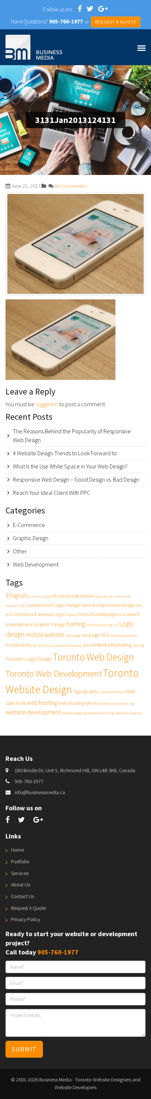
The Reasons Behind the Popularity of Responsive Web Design (72, 435)
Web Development (35, 564)
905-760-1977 (29, 781)
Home (17, 849)
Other (20, 551)
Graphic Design (30, 538)
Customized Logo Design (53, 605)
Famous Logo (50, 614)
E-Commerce (29, 524)
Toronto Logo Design (28, 658)
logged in (47, 404)
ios (116, 625)
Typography (86, 691)
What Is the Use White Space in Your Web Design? (70, 466)
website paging (74, 713)
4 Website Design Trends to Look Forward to (65, 453)
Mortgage (73, 635)
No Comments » (71, 186)
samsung (74, 645)
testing (138, 645)
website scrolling (100, 713)
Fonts (84, 614)
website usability (129, 713)
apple (47, 596)
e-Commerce (19, 614)
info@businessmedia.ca (40, 792)
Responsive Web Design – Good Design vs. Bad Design (76, 479)
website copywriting (118, 703)
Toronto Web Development (53, 673)
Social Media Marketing (107, 645)
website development (33, 712)
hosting (76, 624)
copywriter (122, 596)
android (35, 596)
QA (34, 645)
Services (20, 873)
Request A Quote (28, 908)
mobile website (45, 635)
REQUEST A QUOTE (115, 22)
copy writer (104, 596)
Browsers (63, 596)
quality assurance (52, 645)
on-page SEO (96, 635)
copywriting (15, 605)
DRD (139, 605)
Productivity (18, 645)
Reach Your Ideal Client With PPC (51, 492)
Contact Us (22, 896)
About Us (20, 884)
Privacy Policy (25, 919)
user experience (112, 691)
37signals (16, 595)
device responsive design (108, 605)
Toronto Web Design (93, 657)
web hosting (42, 703)
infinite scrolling (99, 625)
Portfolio (20, 861)
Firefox (71, 614)
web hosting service (79, 703)
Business (84, 596)
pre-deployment (124, 635)
